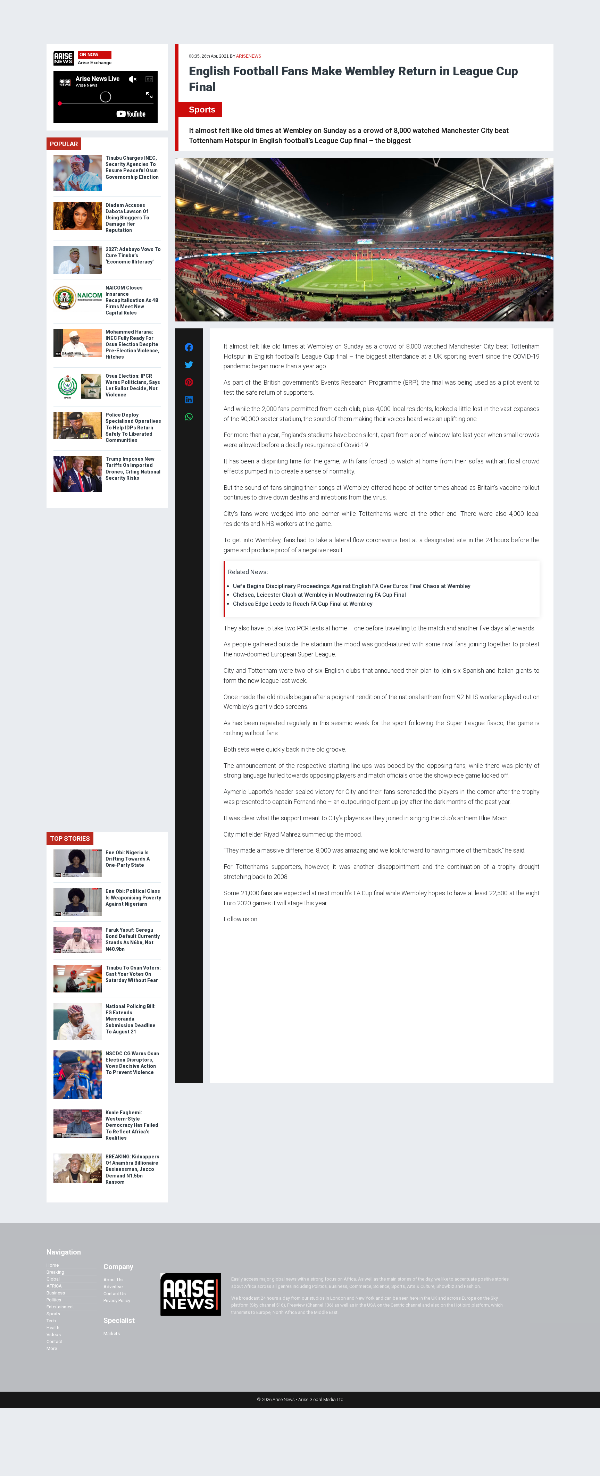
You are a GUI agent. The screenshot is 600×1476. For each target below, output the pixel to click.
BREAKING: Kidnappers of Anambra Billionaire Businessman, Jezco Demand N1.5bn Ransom (132, 1169)
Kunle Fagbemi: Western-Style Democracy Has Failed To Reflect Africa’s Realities (132, 1125)
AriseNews (248, 56)
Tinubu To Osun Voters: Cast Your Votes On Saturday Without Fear (133, 974)
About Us (113, 1279)
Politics (54, 1299)
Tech (51, 1320)
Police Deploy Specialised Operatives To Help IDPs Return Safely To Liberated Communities (133, 427)
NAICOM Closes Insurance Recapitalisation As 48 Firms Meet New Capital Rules (132, 300)
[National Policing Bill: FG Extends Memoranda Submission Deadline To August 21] (77, 1005)
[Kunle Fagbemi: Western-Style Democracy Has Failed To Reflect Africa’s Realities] (77, 1111)
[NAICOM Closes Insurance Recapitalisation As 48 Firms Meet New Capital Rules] (77, 286)
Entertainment (60, 1306)
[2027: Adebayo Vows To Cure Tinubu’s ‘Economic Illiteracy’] (77, 248)
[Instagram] (230, 1068)
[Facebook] (225, 1068)
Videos (54, 1334)
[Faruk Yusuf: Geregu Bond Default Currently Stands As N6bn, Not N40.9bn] (77, 928)
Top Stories (70, 838)
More (52, 1348)
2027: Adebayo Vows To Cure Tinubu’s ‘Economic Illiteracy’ (133, 255)
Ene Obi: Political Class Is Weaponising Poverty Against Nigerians (133, 897)
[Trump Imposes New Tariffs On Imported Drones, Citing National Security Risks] (77, 457)
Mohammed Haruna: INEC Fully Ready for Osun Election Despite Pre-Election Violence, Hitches (132, 344)
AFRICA (54, 1286)
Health (53, 1327)
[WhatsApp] (233, 1068)
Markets (111, 1333)
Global (53, 1279)
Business (56, 1292)
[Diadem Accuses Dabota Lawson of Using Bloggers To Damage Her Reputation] (77, 204)
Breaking (55, 1272)
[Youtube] (237, 1068)
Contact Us (114, 1293)
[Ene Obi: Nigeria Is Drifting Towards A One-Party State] (77, 851)
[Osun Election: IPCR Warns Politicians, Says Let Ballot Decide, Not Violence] (77, 374)
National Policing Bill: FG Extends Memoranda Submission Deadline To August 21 (131, 1019)
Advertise (113, 1286)
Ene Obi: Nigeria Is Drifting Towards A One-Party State (128, 859)
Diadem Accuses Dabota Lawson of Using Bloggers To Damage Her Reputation (127, 217)
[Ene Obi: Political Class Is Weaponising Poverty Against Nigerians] (77, 889)
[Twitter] (227, 1068)
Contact (54, 1341)
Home (53, 1265)
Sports (202, 109)
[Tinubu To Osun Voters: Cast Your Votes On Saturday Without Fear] (77, 966)
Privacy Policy (116, 1300)
